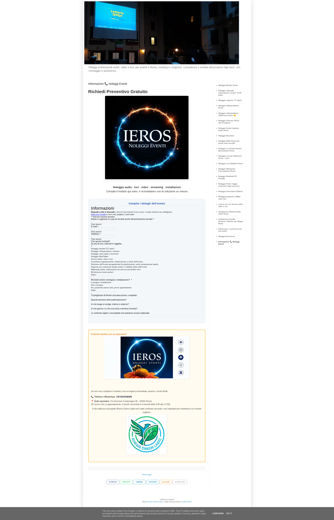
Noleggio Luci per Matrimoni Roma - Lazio (229, 157)
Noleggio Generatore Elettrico (230, 191)
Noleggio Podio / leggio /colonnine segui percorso (229, 185)
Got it (229, 513)
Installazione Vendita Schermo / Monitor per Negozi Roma (230, 221)
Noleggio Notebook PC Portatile (227, 177)
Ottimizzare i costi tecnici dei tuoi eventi (230, 230)
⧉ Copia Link (180, 482)
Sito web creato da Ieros (154, 502)
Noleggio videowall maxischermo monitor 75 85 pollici (229, 93)
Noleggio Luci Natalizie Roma (230, 163)
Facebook (113, 482)
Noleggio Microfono (226, 136)
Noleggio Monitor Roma (228, 85)
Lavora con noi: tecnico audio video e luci (230, 205)
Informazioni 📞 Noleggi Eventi (229, 243)
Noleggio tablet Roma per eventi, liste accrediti (228, 142)
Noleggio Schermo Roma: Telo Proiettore (229, 122)
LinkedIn (139, 482)
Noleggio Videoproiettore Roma (228, 107)
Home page (147, 474)
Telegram (153, 482)
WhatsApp (126, 482)
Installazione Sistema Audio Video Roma (229, 213)
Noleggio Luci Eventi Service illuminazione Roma (230, 149)
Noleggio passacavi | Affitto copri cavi (229, 198)
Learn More (218, 513)
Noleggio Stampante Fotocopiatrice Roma (226, 170)
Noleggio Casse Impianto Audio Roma (228, 129)
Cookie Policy (187, 502)
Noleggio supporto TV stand (229, 100)
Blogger (166, 482)
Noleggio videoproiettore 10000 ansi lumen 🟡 (228, 114)
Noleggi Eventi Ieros (226, 236)
